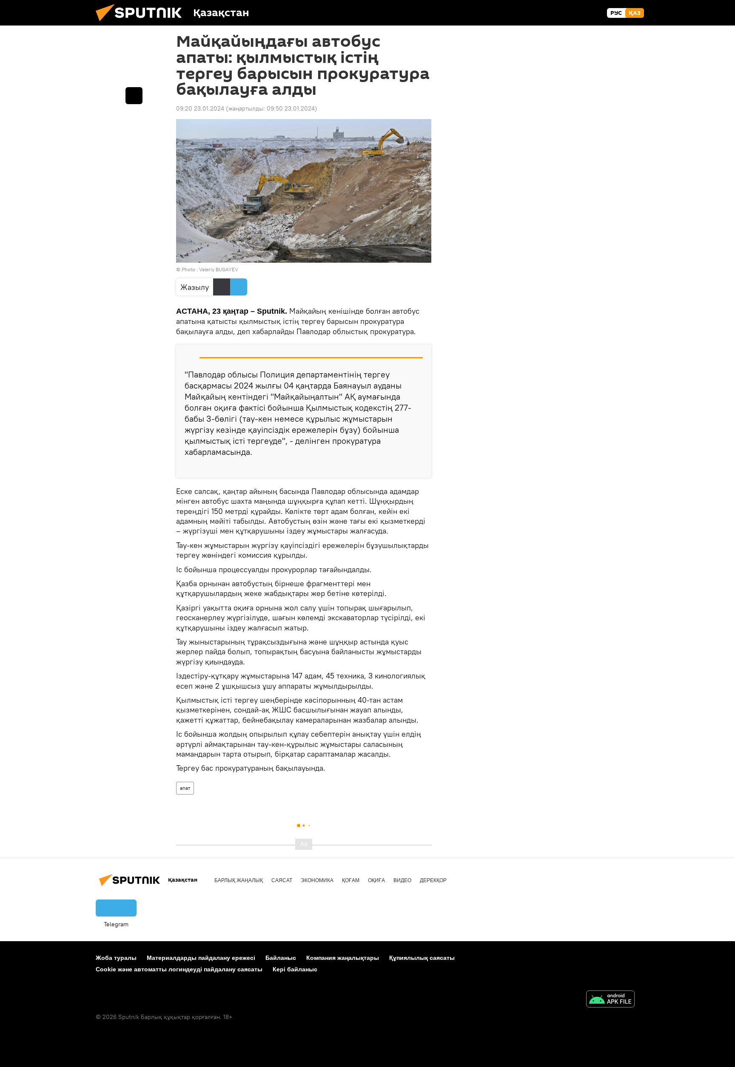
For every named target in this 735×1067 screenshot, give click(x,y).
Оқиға (376, 880)
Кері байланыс (295, 969)
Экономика (317, 880)
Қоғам (350, 880)
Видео (402, 880)
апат (185, 788)
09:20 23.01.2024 (200, 108)
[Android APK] (610, 1000)
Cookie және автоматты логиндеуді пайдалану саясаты (179, 969)
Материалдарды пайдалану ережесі (201, 957)
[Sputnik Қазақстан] (142, 23)
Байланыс (280, 957)
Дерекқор (433, 880)
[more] (418, 468)
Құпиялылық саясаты (422, 957)
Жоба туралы (116, 957)
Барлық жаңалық (238, 880)
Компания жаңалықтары (342, 957)
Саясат (281, 880)
